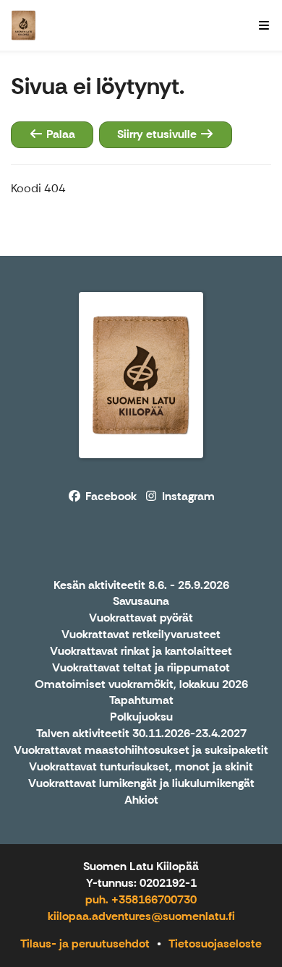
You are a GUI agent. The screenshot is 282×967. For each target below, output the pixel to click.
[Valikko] (264, 25)
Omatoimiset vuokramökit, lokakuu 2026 (141, 685)
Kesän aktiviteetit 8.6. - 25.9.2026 (141, 586)
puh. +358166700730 (141, 899)
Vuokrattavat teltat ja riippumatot (141, 668)
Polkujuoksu (141, 717)
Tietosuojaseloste (215, 943)
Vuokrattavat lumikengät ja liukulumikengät (141, 784)
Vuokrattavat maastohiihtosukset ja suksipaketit (141, 750)
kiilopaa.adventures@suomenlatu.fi (141, 916)
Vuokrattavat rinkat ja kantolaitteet (141, 651)
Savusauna (141, 602)
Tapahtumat (141, 701)
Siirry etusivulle (158, 134)
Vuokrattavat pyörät (141, 618)
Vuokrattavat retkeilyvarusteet (141, 635)
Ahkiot (141, 800)
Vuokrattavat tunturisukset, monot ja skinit (141, 767)
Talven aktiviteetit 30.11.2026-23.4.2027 (141, 734)
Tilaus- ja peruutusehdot (85, 943)
